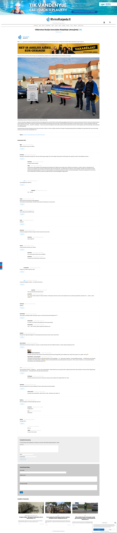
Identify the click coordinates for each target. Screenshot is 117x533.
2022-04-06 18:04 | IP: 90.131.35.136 (38, 237)
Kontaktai (75, 25)
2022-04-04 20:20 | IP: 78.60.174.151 (31, 280)
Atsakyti (22, 148)
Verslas (53, 25)
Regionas (67, 25)
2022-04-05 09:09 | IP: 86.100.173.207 (41, 290)
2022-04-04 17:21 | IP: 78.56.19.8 (36, 430)
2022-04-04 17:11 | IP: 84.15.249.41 (34, 426)
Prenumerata (36, 25)
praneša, (21, 41)
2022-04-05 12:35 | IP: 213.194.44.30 (38, 294)
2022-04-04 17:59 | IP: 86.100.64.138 (46, 352)
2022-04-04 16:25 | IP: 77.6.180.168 (38, 407)
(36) (80, 29)
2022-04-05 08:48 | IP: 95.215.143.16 (38, 320)
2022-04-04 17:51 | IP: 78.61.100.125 (31, 313)
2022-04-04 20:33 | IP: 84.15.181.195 (35, 267)
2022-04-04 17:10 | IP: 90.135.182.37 (39, 391)
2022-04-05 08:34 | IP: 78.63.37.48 (30, 230)
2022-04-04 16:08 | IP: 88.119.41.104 (30, 400)
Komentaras (22, 444)
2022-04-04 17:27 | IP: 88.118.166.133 (32, 343)
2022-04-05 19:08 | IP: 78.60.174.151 (31, 180)
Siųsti (21, 492)
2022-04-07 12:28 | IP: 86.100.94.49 (28, 144)
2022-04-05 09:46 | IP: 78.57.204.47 (28, 220)
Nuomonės (63, 25)
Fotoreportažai (48, 25)
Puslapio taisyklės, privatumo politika (104, 531)
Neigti (110, 529)
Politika (56, 32)
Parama (40, 25)
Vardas (21, 454)
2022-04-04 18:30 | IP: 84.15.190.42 (30, 303)
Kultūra (56, 25)
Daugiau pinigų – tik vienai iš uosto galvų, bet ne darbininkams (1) (31, 517)
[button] (115, 522)
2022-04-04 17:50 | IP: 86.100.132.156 (29, 333)
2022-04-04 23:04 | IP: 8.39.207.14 (29, 245)
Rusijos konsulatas (36, 134)
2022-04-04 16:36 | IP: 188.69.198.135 (30, 384)
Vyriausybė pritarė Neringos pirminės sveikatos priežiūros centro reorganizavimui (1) (58, 517)
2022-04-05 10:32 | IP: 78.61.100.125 (39, 324)
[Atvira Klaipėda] (58, 21)
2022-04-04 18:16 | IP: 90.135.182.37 (46, 356)
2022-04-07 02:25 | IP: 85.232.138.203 (36, 165)
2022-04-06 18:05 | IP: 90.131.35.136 (38, 256)
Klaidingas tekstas (23, 475)
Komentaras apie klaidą (23, 483)
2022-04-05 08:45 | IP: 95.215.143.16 (38, 252)
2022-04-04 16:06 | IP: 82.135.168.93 (29, 419)
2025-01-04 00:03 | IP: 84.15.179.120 (41, 190)
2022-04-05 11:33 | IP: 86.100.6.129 (28, 210)
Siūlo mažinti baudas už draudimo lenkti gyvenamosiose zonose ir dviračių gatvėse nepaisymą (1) (85, 518)
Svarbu (60, 32)
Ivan (24, 180)
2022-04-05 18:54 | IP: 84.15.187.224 (28, 198)
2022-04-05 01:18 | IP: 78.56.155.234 (38, 376)
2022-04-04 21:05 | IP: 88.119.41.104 (35, 411)
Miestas (43, 25)
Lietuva (71, 25)
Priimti (99, 529)
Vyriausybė (42, 134)
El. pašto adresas (22, 456)
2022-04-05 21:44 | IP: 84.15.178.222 (30, 154)
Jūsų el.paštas (22, 470)
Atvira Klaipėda (26, 36)
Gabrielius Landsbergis (27, 134)
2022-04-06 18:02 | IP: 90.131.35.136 (38, 161)
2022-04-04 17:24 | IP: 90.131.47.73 (28, 367)
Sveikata (60, 25)
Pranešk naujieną (80, 25)
